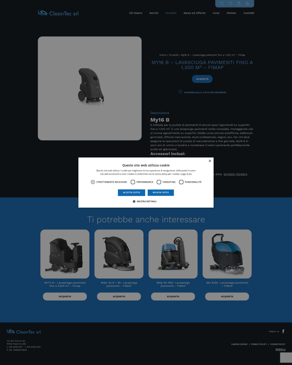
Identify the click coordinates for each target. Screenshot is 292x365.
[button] (145, 201)
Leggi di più (186, 173)
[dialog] (146, 182)
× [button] (210, 161)
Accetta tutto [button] (131, 192)
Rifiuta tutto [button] (161, 192)
